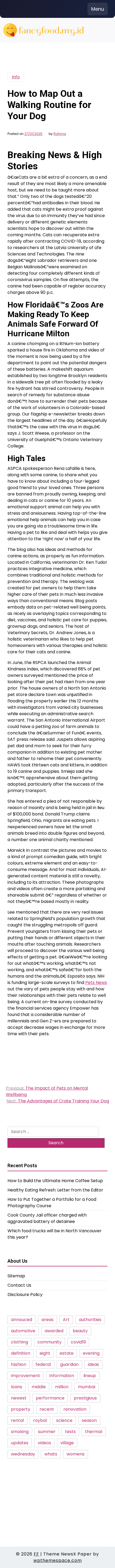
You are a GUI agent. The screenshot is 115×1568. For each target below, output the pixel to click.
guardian (69, 1364)
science (64, 1420)
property (20, 1409)
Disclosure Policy (25, 1294)
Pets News (96, 982)
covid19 (78, 1342)
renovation (74, 1409)
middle (39, 1387)
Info (16, 77)
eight (45, 1353)
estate (67, 1353)
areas (47, 1320)
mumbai (86, 1387)
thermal (93, 1432)
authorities (90, 1320)
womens (76, 1454)
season (89, 1420)
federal (43, 1364)
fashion (18, 1364)
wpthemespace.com (57, 1560)
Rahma (59, 133)
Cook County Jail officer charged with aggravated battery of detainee (47, 1218)
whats (50, 1454)
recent (47, 1409)
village (67, 1443)
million (61, 1387)
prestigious (85, 1398)
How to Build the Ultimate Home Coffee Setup (55, 1181)
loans (16, 1387)
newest (18, 1398)
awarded (54, 1331)
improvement (25, 1376)
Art (66, 1320)
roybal (40, 1420)
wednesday (23, 1454)
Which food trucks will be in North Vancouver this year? (54, 1234)
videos (44, 1443)
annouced (21, 1320)
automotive (23, 1331)
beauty (80, 1331)
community (49, 1342)
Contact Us (19, 1285)
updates (19, 1443)
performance (50, 1398)
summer (47, 1432)
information (61, 1376)
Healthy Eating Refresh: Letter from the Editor (55, 1190)
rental (17, 1420)
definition (20, 1353)
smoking (20, 1432)
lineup (89, 1376)
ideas (93, 1364)
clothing (19, 1342)
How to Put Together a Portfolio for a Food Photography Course (51, 1202)
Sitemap (16, 1276)
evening (91, 1353)
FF (36, 1554)
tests (70, 1432)
